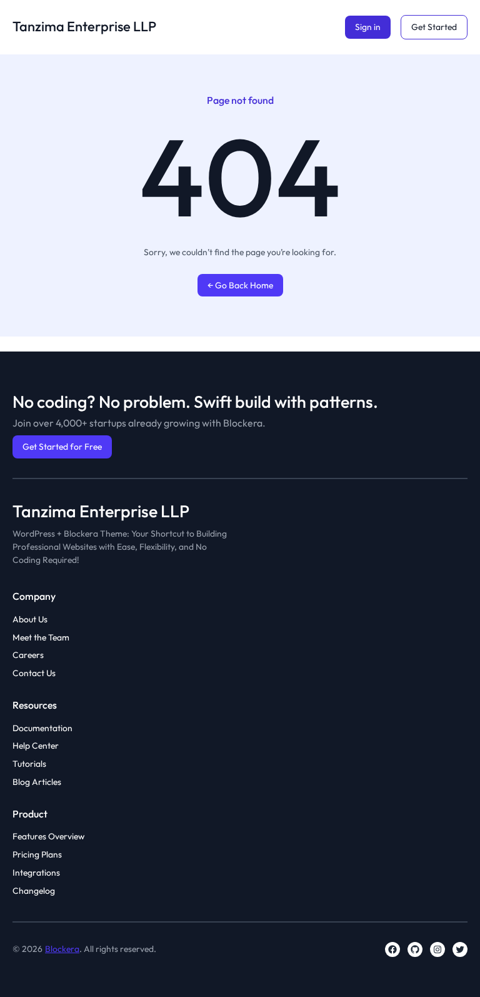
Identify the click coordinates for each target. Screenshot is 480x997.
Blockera (62, 948)
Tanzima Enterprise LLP (84, 26)
